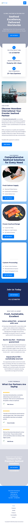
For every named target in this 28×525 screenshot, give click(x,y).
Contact (14, 517)
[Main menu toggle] (24, 2)
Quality (13, 510)
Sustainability (14, 515)
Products (14, 512)
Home (13, 505)
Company (14, 508)
